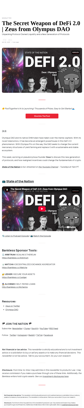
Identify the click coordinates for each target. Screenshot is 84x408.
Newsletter (6, 18)
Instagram (22, 335)
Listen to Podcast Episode (16, 236)
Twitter (13, 335)
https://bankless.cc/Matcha (14, 267)
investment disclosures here (55, 376)
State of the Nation (11, 167)
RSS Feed (53, 328)
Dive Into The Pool (42, 116)
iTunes (27, 328)
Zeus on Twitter (12, 306)
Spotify (35, 328)
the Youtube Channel (48, 167)
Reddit (31, 335)
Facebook (48, 335)
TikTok (39, 335)
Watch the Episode (42, 236)
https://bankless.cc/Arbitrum (15, 257)
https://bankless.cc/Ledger (14, 277)
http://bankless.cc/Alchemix (15, 287)
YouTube (44, 328)
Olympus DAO (11, 309)
